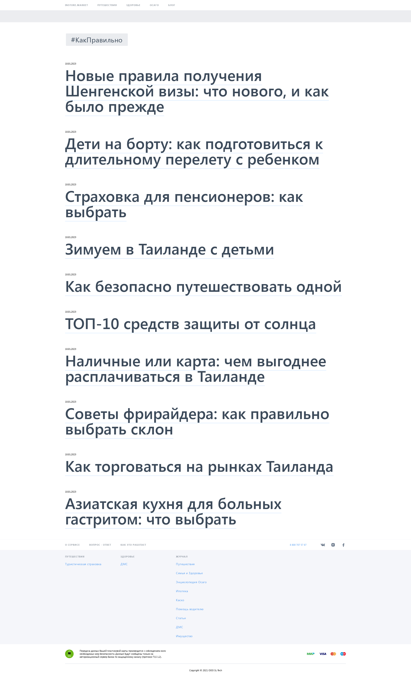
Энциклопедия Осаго (191, 582)
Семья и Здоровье (189, 573)
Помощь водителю (190, 609)
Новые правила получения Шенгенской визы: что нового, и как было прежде (197, 90)
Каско (180, 600)
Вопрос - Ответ (100, 544)
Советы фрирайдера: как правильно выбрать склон (197, 420)
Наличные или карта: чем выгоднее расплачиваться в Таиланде (195, 368)
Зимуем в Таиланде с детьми (169, 248)
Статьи (181, 618)
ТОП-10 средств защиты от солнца (190, 322)
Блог (171, 5)
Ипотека (182, 591)
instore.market (76, 5)
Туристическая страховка (83, 564)
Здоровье (133, 5)
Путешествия (107, 5)
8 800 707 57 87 (298, 544)
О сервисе (72, 544)
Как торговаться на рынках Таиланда (199, 465)
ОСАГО (154, 5)
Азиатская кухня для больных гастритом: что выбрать (173, 510)
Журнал (182, 556)
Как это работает (133, 544)
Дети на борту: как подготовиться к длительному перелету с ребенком (194, 150)
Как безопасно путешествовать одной (203, 285)
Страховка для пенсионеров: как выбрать (184, 203)
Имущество (184, 636)
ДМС (124, 564)
